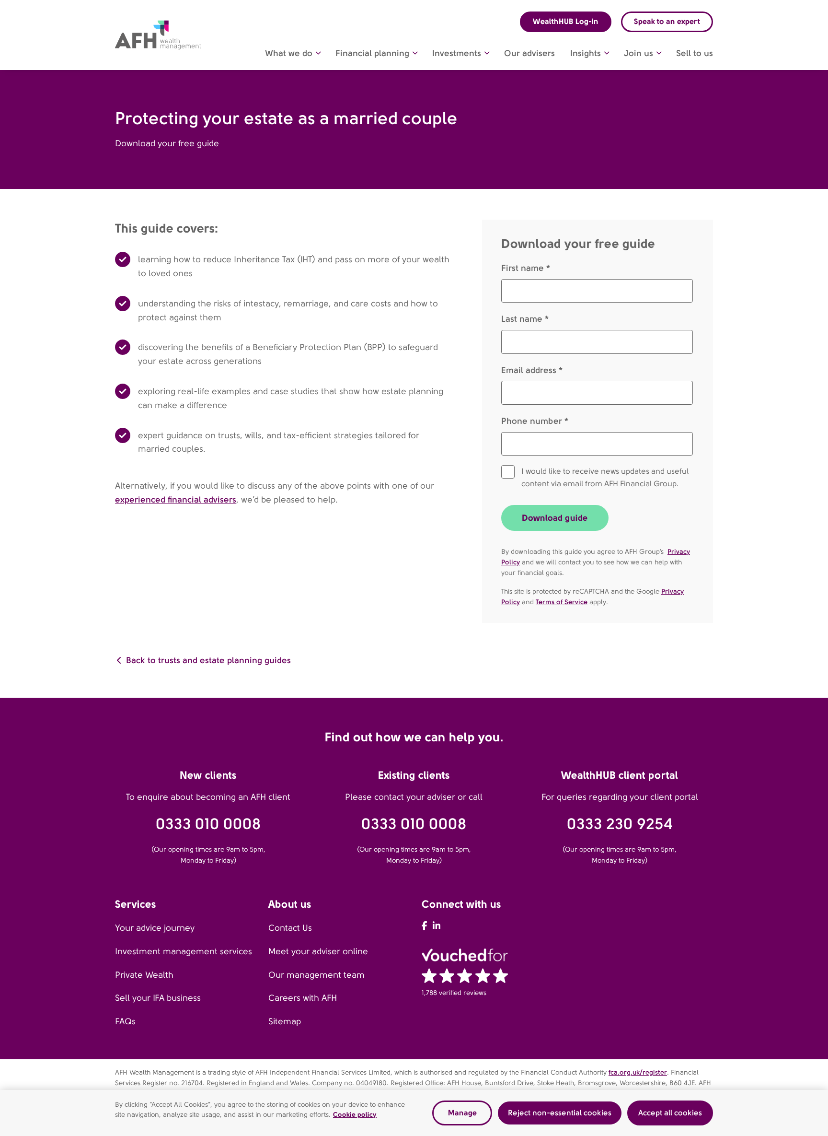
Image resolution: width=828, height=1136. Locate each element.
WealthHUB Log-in (565, 21)
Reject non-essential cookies (559, 1112)
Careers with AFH (302, 998)
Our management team (316, 975)
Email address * (532, 370)
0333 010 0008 (208, 824)
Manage (462, 1112)
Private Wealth (144, 975)
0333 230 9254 (620, 824)
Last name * (525, 319)
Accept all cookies (670, 1112)
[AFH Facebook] (424, 926)
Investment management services (183, 951)
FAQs (125, 1021)
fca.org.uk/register (638, 1072)
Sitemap (284, 1021)
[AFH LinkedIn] (436, 926)
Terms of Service (561, 602)
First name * (525, 268)
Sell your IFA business (158, 998)
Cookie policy (355, 1114)
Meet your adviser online (318, 951)
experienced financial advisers (175, 499)
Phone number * (534, 421)
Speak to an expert (667, 21)
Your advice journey (155, 928)
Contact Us (290, 928)
